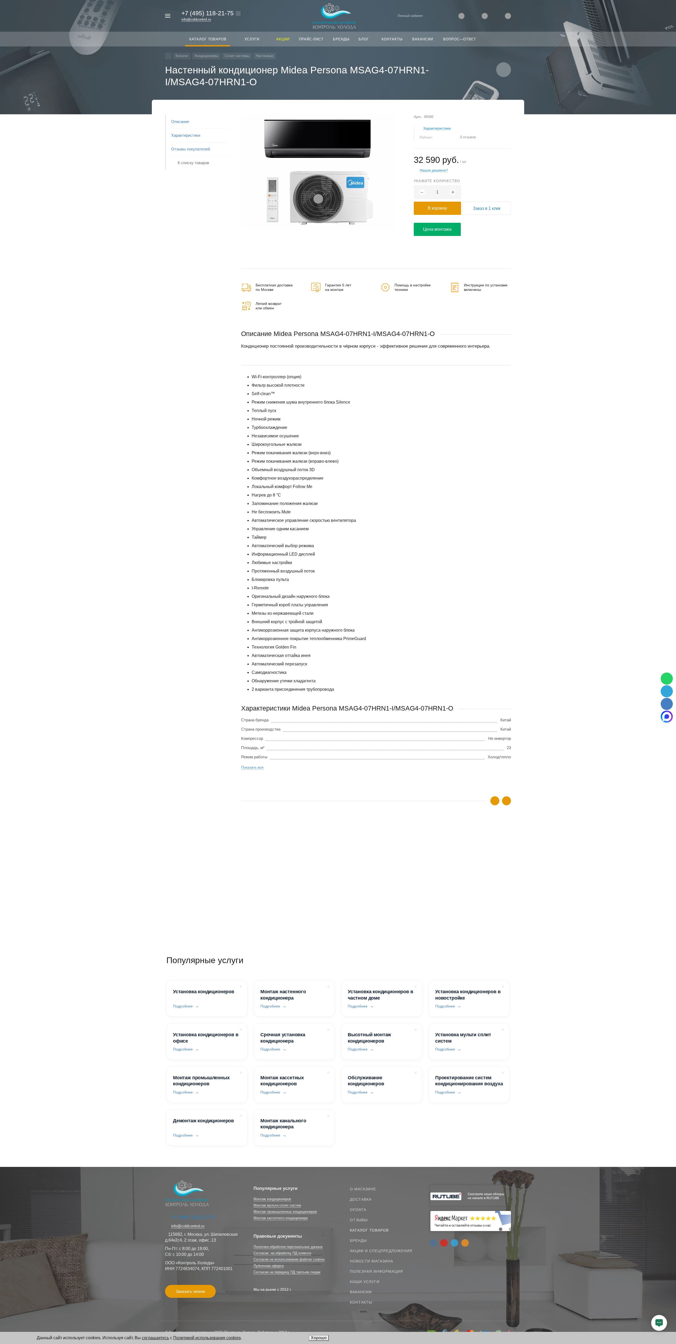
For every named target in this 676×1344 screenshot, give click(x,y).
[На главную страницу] (334, 15)
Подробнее (183, 1006)
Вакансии (361, 1292)
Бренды (358, 1240)
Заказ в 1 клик (486, 208)
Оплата (358, 1210)
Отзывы (359, 1220)
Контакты (361, 1302)
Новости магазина (371, 1261)
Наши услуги (364, 1282)
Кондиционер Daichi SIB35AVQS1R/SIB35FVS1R (285, 888)
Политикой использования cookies (207, 1338)
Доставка (361, 1199)
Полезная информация (376, 1271)
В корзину (437, 208)
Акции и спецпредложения (381, 1251)
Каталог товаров (369, 1230)
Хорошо (319, 1338)
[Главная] (168, 56)
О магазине (363, 1189)
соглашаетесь (155, 1338)
